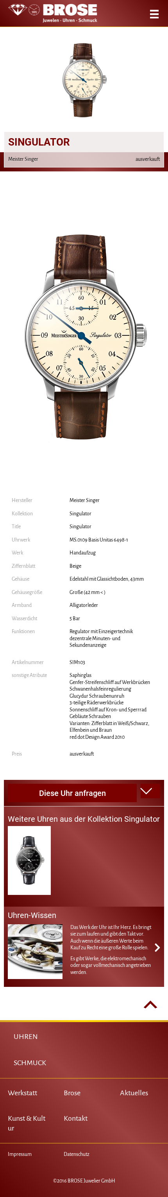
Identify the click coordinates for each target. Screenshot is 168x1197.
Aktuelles (134, 1093)
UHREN (26, 1036)
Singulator (80, 514)
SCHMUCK (30, 1063)
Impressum (20, 1154)
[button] (150, 791)
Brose (72, 1093)
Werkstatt (22, 1093)
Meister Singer (85, 500)
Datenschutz (76, 1154)
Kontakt (76, 1118)
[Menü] (154, 14)
